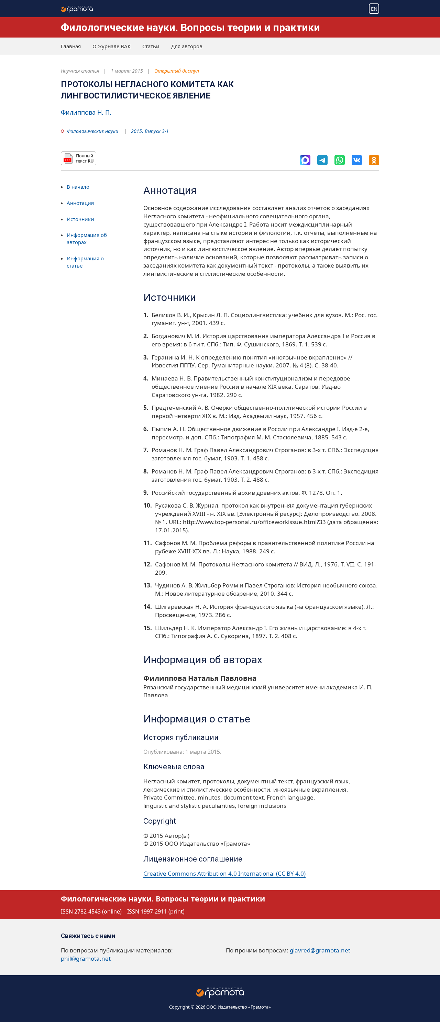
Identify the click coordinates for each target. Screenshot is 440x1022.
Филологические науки (92, 131)
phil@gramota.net (86, 958)
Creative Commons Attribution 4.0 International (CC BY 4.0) (224, 873)
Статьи (151, 46)
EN (374, 8)
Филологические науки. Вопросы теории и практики (190, 27)
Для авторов (186, 46)
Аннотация (80, 202)
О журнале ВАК (111, 46)
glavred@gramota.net (320, 950)
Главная (71, 46)
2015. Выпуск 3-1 (150, 131)
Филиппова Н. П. (86, 112)
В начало (78, 186)
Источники (80, 219)
